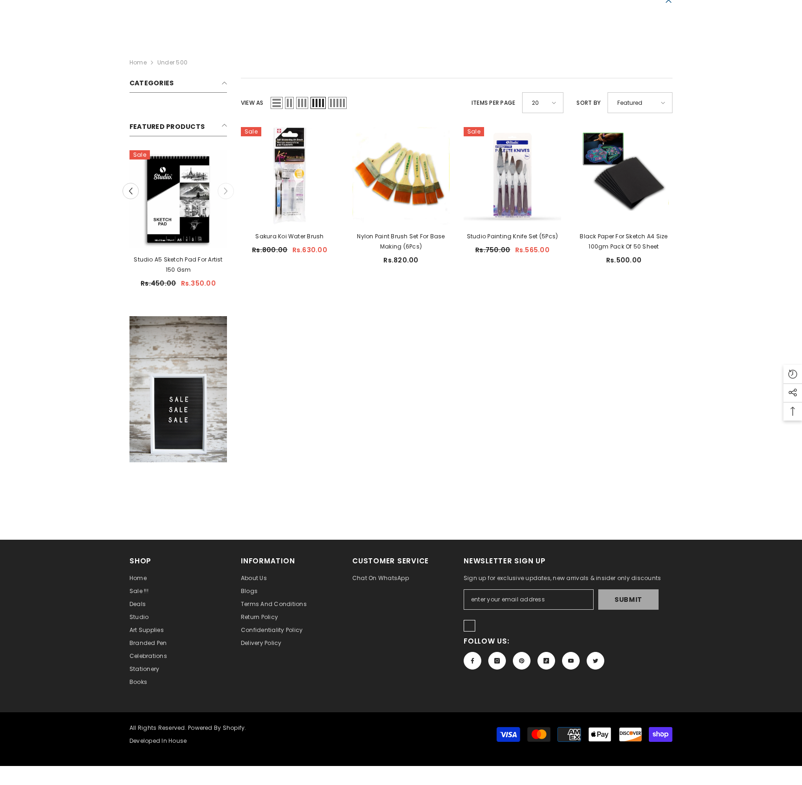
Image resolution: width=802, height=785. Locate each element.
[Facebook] (472, 661)
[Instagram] (497, 661)
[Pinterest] (521, 661)
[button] (277, 103)
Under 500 (172, 62)
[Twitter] (595, 661)
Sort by (588, 103)
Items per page (493, 103)
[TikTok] (546, 661)
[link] (178, 389)
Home (138, 62)
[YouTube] (571, 661)
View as (252, 103)
